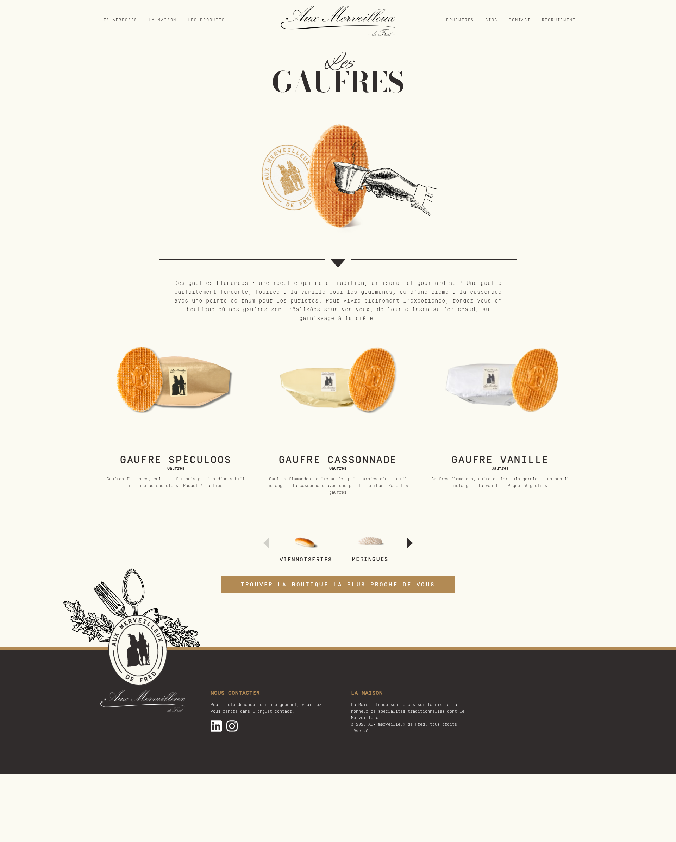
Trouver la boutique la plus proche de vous (338, 584)
